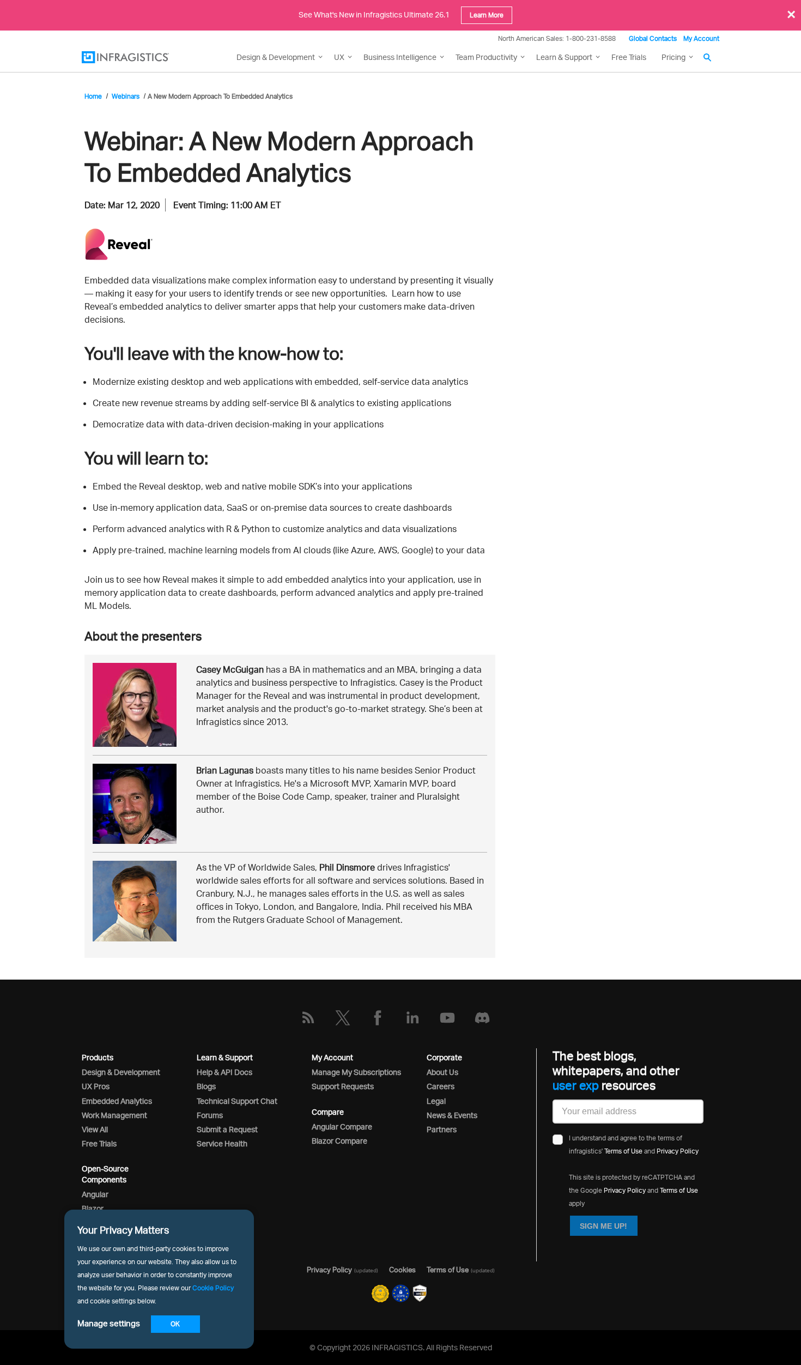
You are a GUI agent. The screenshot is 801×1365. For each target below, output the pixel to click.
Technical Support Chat (237, 1101)
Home (93, 96)
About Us (442, 1072)
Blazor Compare (339, 1140)
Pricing (673, 57)
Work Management (114, 1115)
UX (339, 57)
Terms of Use (623, 1151)
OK (175, 1324)
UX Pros (96, 1086)
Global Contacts (653, 38)
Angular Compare (342, 1126)
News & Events (452, 1115)
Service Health (222, 1143)
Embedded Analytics (117, 1101)
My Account (701, 38)
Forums (210, 1115)
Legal (436, 1101)
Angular (95, 1194)
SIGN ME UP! (603, 1226)
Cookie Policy (213, 1288)
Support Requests (343, 1086)
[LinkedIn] (412, 1018)
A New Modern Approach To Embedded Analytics (220, 96)
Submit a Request (227, 1129)
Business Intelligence (399, 57)
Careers (440, 1086)
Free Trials (628, 57)
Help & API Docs (224, 1072)
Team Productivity (486, 57)
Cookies (402, 1269)
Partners (442, 1129)
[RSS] (308, 1018)
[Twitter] (343, 1018)
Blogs (206, 1086)
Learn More (486, 15)
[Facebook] (378, 1018)
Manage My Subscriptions (356, 1072)
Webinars (125, 96)
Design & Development (121, 1072)
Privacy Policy (678, 1151)
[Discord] (482, 1018)
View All (95, 1129)
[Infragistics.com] (136, 57)
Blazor (93, 1208)
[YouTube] (447, 1018)
